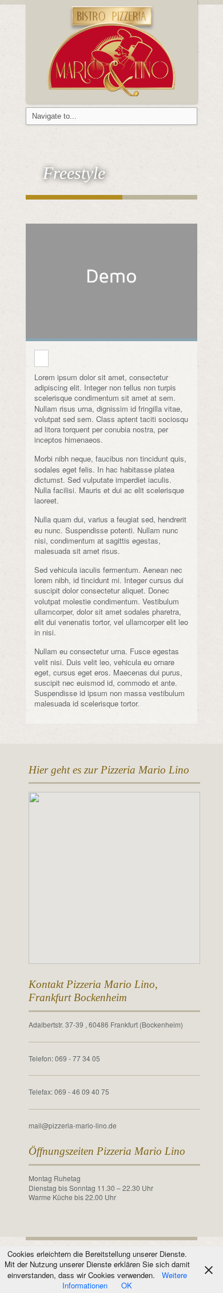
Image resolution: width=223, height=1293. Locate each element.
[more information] (41, 359)
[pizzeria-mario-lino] (112, 49)
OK (126, 1285)
